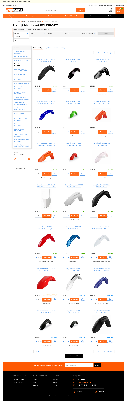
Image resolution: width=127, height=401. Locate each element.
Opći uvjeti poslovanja (18, 379)
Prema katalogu (38, 48)
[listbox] (21, 38)
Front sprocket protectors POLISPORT (21, 140)
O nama (35, 379)
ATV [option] (16, 40)
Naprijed (109, 53)
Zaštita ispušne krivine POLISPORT (20, 135)
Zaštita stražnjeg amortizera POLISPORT (20, 103)
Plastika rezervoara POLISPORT (19, 130)
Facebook (79, 391)
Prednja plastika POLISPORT (19, 114)
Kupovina (55, 379)
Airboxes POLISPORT (20, 74)
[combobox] (21, 33)
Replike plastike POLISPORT (34, 21)
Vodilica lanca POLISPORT (21, 57)
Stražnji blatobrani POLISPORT (19, 52)
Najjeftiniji (48, 48)
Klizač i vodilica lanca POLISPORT (20, 119)
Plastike (24, 21)
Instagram (101, 391)
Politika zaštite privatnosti (19, 382)
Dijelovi (18, 21)
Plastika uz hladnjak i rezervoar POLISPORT (20, 70)
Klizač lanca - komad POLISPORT (20, 93)
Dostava (55, 385)
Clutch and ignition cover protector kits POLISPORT (21, 146)
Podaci (34, 382)
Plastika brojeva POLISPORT (18, 78)
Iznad (36, 351)
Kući (14, 21)
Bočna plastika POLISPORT (21, 83)
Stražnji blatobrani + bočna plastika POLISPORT (21, 98)
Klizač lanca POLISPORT (21, 60)
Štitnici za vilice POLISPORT (18, 87)
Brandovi (35, 385)
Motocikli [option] (17, 37)
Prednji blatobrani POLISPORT (19, 64)
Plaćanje (55, 382)
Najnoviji (62, 48)
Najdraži (55, 48)
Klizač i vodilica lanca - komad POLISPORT (20, 109)
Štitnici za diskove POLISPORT (19, 124)
